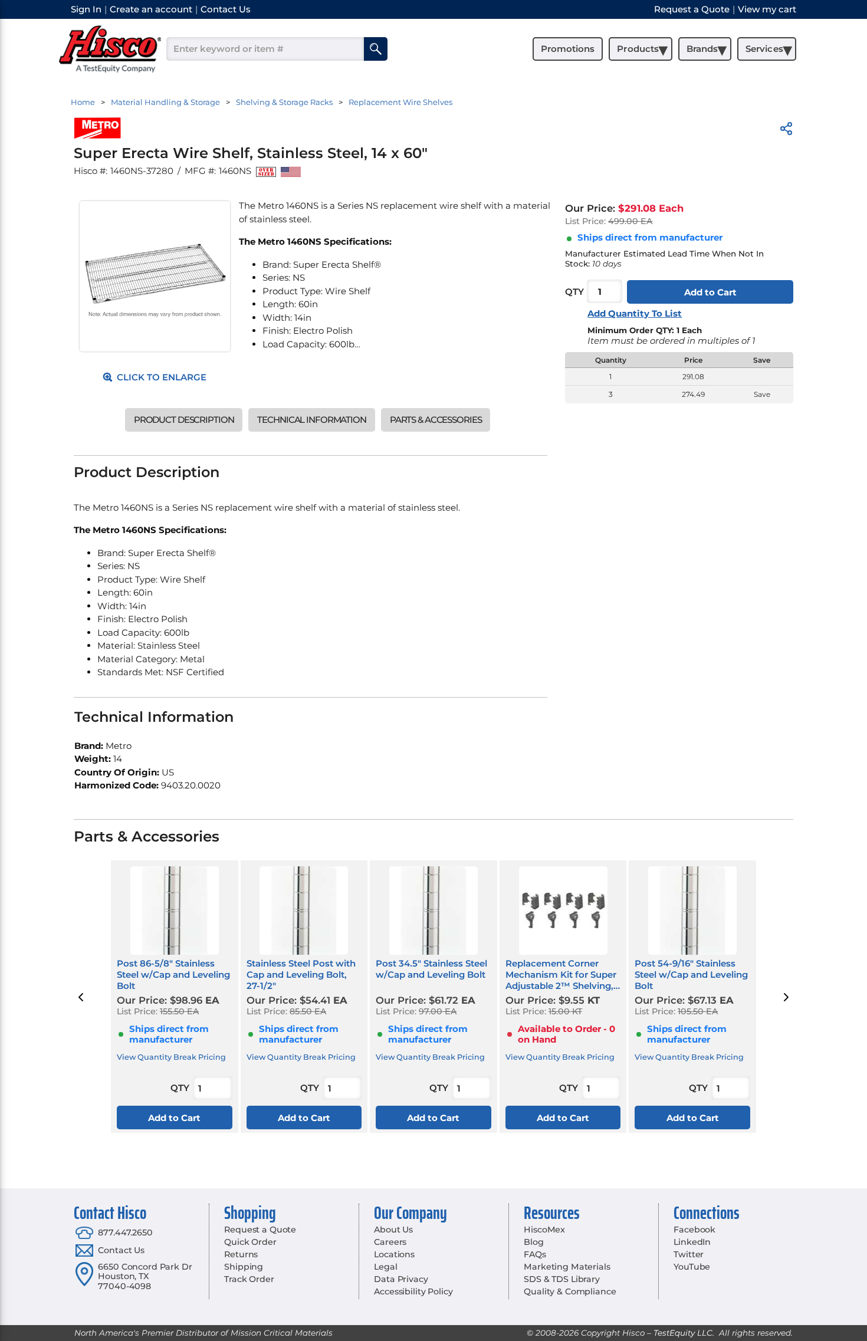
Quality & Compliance (570, 1291)
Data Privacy (401, 1279)
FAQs (535, 1254)
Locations (394, 1254)
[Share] (786, 130)
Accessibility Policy (413, 1291)
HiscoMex (544, 1229)
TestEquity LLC (682, 1332)
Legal (385, 1266)
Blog (533, 1242)
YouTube (692, 1266)
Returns (241, 1254)
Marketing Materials (567, 1266)
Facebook (694, 1229)
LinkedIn (692, 1242)
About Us (393, 1229)
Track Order (249, 1279)
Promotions (568, 48)
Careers (390, 1242)
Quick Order (250, 1242)
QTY (574, 292)
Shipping (243, 1266)
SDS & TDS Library (562, 1279)
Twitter (689, 1254)
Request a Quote (260, 1229)
